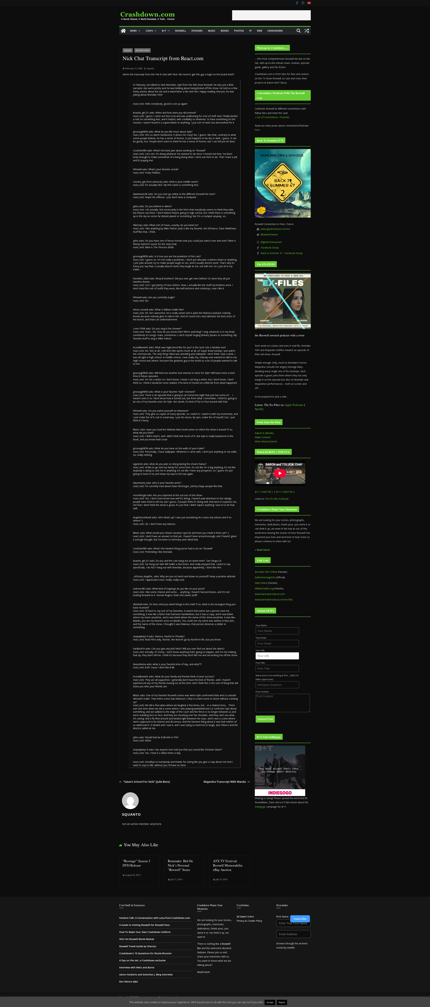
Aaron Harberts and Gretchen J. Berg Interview (146, 974)
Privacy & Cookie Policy (249, 920)
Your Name (261, 625)
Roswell (180, 30)
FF (250, 30)
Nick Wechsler (142, 50)
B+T (164, 30)
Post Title (260, 662)
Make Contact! (263, 437)
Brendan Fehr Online (266, 571)
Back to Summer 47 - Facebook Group (282, 253)
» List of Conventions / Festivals (272, 117)
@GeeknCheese (269, 234)
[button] (138, 30)
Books (225, 30)
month (290, 947)
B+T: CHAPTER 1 (264, 491)
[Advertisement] (271, 15)
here (257, 129)
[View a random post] (307, 31)
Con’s (149, 30)
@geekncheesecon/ (271, 242)
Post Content (262, 691)
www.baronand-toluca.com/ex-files (274, 599)
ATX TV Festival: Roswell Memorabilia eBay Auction (227, 865)
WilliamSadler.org (264, 588)
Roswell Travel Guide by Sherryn (137, 946)
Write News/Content (266, 441)
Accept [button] (270, 1002)
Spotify (259, 409)
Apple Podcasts (294, 405)
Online (245, 916)
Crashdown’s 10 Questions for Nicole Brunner (145, 953)
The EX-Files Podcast (276, 498)
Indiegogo (260, 806)
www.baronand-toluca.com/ (270, 594)
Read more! (203, 972)
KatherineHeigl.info (265, 577)
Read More (294, 1002)
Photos (239, 30)
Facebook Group (270, 247)
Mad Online (261, 582)
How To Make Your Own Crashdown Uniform (144, 932)
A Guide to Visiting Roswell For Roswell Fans (144, 925)
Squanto (150, 68)
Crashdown (275, 30)
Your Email (261, 637)
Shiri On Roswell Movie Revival (136, 939)
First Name (282, 916)
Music (211, 30)
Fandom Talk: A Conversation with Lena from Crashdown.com (154, 917)
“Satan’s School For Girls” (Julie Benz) (146, 782)
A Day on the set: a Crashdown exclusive (142, 960)
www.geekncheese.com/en (275, 228)
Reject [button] (282, 1002)
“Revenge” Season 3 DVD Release (136, 863)
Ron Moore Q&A (128, 981)
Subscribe (300, 919)
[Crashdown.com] (123, 31)
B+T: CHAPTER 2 (285, 491)
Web (259, 30)
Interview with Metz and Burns (136, 967)
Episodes (197, 30)
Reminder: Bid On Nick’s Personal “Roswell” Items (180, 865)
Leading (127, 50)
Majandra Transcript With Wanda (225, 782)
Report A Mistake (264, 433)
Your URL (260, 650)
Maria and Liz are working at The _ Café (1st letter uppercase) (277, 677)
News (133, 30)
